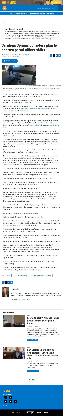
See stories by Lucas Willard (20, 300)
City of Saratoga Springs (21, 275)
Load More (31, 379)
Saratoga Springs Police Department (41, 275)
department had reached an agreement (33, 108)
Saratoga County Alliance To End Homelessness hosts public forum (43, 320)
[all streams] (60, 8)
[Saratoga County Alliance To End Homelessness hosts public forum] (14, 321)
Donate (56, 2)
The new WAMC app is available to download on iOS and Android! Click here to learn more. (31, 13)
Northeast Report (14, 29)
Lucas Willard (25, 55)
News (3, 23)
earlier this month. (35, 270)
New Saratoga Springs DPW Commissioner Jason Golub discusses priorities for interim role (42, 354)
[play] (4, 8)
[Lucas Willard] (5, 292)
